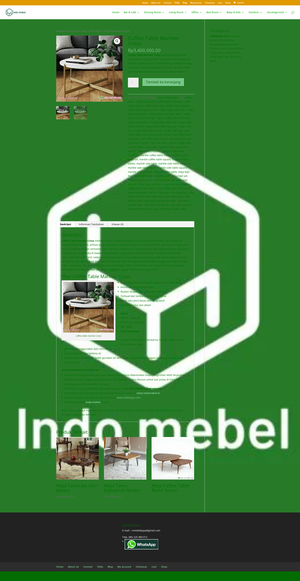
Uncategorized (275, 12)
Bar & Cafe (130, 12)
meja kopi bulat (143, 175)
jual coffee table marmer (157, 134)
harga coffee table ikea (163, 122)
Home (145, 3)
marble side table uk (140, 171)
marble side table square (172, 167)
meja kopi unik (172, 184)
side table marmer (181, 204)
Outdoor (254, 12)
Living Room (176, 12)
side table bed (178, 192)
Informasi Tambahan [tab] (91, 224)
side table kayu (155, 196)
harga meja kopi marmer (148, 130)
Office (194, 12)
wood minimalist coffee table (169, 209)
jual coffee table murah (154, 138)
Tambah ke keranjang (163, 82)
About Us (155, 3)
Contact (168, 3)
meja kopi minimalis (150, 184)
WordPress (120, 576)
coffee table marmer (178, 105)
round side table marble (142, 192)
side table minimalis (140, 209)
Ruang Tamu (73, 31)
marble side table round (142, 167)
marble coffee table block (142, 147)
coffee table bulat (145, 101)
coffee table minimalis (172, 110)
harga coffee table (138, 122)
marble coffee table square (155, 159)
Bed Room (212, 12)
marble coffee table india (173, 147)
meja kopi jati (180, 175)
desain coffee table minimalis (174, 118)
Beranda (60, 31)
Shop (227, 3)
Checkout (210, 3)
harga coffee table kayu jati (161, 126)
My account (196, 3)
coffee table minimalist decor (165, 114)
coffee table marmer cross (143, 110)
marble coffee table (180, 143)
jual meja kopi (177, 138)
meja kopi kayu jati (164, 180)
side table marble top (156, 204)
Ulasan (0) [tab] (118, 224)
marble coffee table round (155, 155)
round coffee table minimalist (173, 188)
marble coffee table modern (144, 151)
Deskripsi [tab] (65, 224)
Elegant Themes (84, 576)
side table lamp (174, 196)
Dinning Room (152, 12)
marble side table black (172, 163)
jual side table (159, 143)
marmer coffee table (165, 171)
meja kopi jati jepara (140, 180)
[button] (117, 41)
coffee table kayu (155, 105)
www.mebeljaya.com (129, 397)
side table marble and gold (160, 200)
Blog (185, 3)
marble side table (146, 163)
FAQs (177, 3)
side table (163, 192)
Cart (220, 3)
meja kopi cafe (162, 175)
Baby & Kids (234, 12)
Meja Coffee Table (91, 31)
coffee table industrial (169, 101)
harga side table (173, 130)
